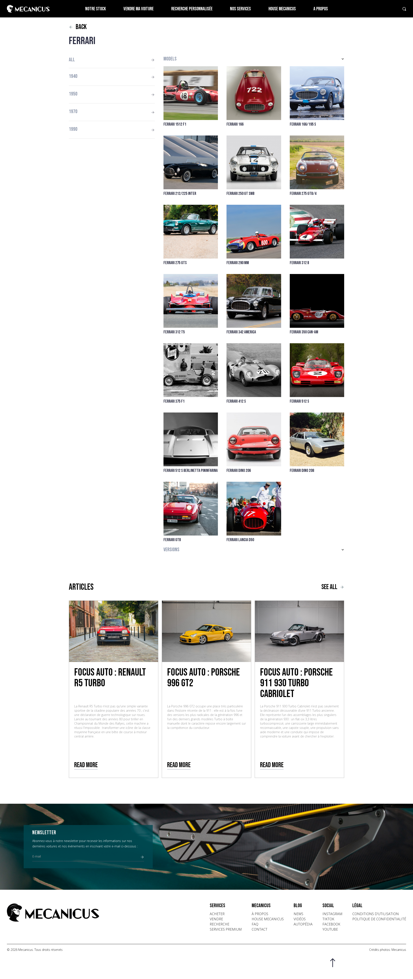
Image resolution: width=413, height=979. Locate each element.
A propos (320, 9)
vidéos (300, 919)
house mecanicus (268, 919)
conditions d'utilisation (375, 913)
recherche (219, 924)
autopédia (303, 924)
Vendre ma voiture (138, 9)
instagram (332, 913)
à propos (260, 913)
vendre (216, 919)
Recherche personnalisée (192, 9)
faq (255, 924)
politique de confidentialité (379, 919)
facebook (331, 924)
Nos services (240, 9)
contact (259, 929)
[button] (253, 59)
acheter (217, 913)
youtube (330, 929)
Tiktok (328, 919)
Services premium (226, 929)
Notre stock (95, 9)
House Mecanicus (282, 9)
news (298, 913)
